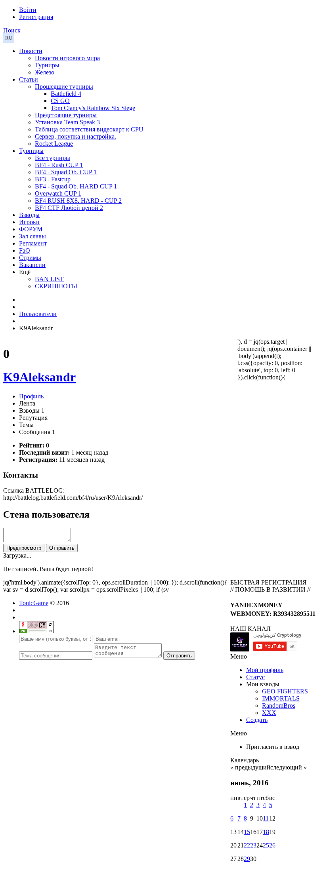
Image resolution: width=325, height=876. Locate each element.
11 (266, 818)
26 (272, 845)
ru (8, 38)
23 (253, 845)
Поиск (12, 30)
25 (266, 845)
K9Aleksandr (39, 377)
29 (247, 858)
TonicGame (33, 603)
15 (247, 831)
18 (266, 831)
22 (247, 845)
